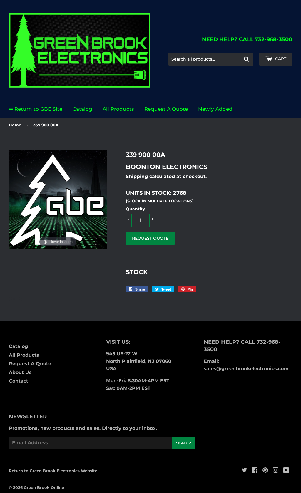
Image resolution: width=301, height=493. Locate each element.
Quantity (135, 209)
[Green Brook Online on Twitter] (244, 471)
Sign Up (183, 443)
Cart (280, 58)
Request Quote (150, 238)
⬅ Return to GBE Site (35, 109)
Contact (18, 381)
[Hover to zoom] (58, 199)
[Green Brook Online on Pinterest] (265, 471)
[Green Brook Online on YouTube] (286, 471)
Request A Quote (166, 109)
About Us (20, 372)
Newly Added (215, 109)
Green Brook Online (44, 487)
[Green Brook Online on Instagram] (276, 471)
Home (15, 125)
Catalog (82, 109)
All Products (118, 109)
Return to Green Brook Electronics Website (53, 470)
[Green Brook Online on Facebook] (255, 471)
